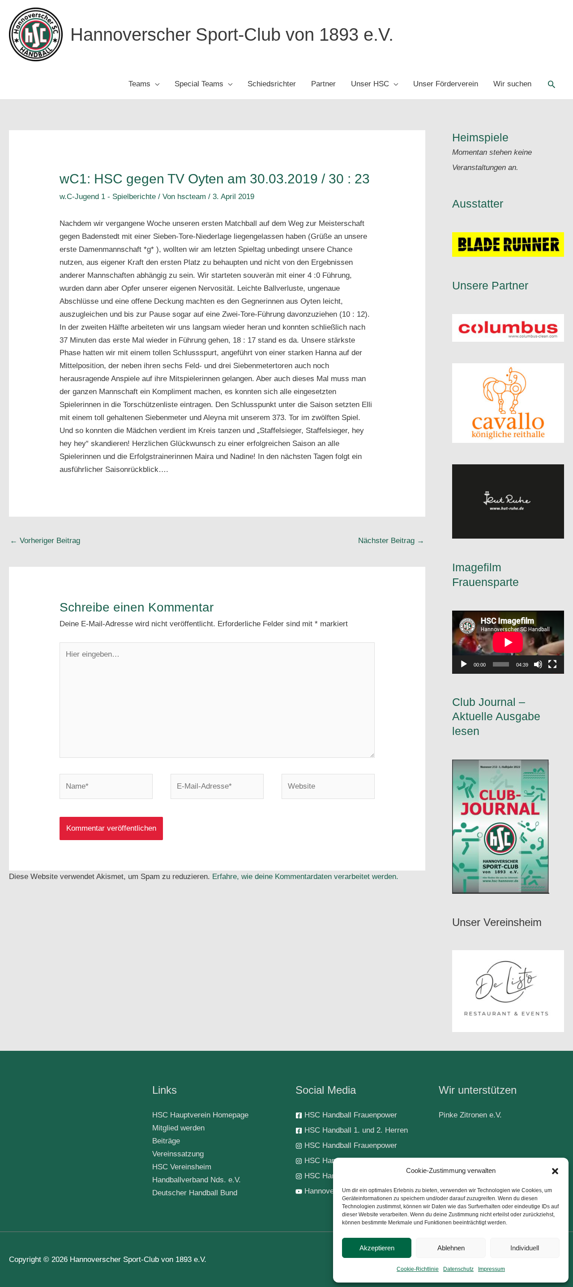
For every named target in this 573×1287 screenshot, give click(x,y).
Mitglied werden (178, 1128)
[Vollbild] (552, 664)
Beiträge (166, 1141)
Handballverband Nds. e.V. (196, 1180)
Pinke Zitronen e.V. (470, 1115)
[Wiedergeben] (463, 664)
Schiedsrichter (272, 84)
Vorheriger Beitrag (45, 540)
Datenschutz (458, 1269)
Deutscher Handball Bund (194, 1193)
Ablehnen (451, 1248)
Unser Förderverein (445, 84)
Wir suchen (512, 84)
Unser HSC (370, 84)
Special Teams (199, 84)
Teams (139, 84)
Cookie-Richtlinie (418, 1269)
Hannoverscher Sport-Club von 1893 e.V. (231, 34)
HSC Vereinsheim (181, 1167)
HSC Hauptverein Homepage (200, 1115)
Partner (323, 84)
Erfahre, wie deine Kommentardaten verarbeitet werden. (305, 876)
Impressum (491, 1269)
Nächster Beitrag (391, 540)
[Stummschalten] (538, 664)
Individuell (524, 1248)
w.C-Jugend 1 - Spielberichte (108, 196)
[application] (508, 642)
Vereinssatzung (178, 1154)
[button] (555, 1171)
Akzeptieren (376, 1248)
